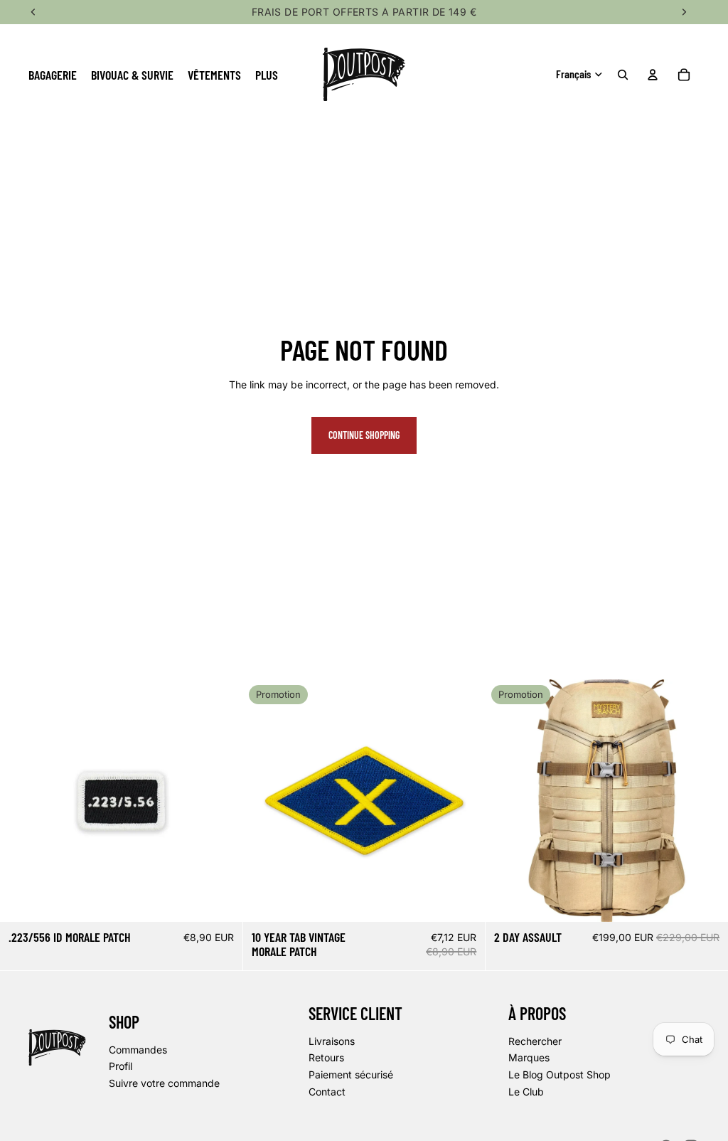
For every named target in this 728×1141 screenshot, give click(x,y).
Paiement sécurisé (351, 1074)
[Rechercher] (622, 74)
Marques (529, 1057)
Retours (326, 1057)
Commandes (138, 1049)
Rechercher (535, 1040)
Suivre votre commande (164, 1082)
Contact (327, 1091)
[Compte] (652, 74)
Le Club (526, 1091)
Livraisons (332, 1040)
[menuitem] (266, 74)
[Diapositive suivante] (706, 801)
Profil (120, 1066)
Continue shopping (364, 435)
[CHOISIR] (706, 900)
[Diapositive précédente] (507, 801)
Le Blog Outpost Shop (559, 1074)
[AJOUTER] (220, 900)
